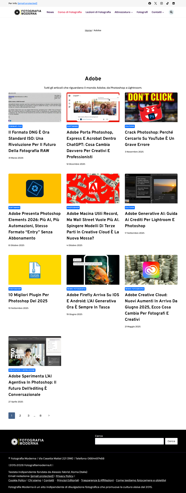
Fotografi (142, 12)
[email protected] (27, 3)
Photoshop (73, 207)
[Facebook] (149, 3)
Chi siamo (34, 480)
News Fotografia (76, 289)
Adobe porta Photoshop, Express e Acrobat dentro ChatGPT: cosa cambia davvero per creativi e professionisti (91, 145)
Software (72, 126)
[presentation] (34, 107)
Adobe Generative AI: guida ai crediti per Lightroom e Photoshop (151, 220)
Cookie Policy (17, 480)
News (50, 12)
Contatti (49, 480)
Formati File (15, 126)
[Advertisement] (93, 53)
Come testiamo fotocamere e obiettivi (141, 480)
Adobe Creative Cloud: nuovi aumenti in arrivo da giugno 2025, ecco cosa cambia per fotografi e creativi (151, 307)
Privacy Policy (64, 476)
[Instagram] (161, 3)
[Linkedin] (173, 3)
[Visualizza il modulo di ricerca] (171, 12)
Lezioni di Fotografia (98, 12)
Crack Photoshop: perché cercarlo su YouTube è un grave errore (149, 138)
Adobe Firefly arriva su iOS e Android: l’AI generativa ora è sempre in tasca (93, 301)
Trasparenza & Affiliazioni (97, 480)
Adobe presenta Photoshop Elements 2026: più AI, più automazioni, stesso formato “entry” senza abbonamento (34, 226)
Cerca (99, 436)
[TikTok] (167, 3)
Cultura (129, 126)
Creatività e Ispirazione (22, 370)
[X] (155, 3)
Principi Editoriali (68, 480)
